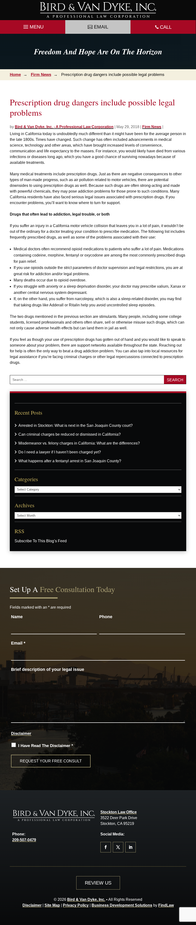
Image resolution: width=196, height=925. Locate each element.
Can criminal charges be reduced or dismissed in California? (69, 434)
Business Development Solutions (122, 905)
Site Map (52, 905)
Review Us (98, 882)
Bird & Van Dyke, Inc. (86, 899)
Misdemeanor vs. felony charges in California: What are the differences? (79, 443)
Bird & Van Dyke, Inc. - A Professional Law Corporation (64, 127)
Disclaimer (21, 733)
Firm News (151, 127)
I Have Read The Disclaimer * (45, 745)
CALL (166, 27)
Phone (105, 616)
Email (101, 26)
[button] (33, 25)
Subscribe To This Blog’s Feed (41, 541)
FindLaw (166, 905)
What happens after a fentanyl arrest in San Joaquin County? (69, 461)
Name (17, 616)
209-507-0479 (24, 840)
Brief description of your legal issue (47, 669)
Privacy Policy (76, 905)
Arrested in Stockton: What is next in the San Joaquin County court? (75, 425)
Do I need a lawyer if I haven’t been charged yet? (59, 452)
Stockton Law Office (118, 812)
